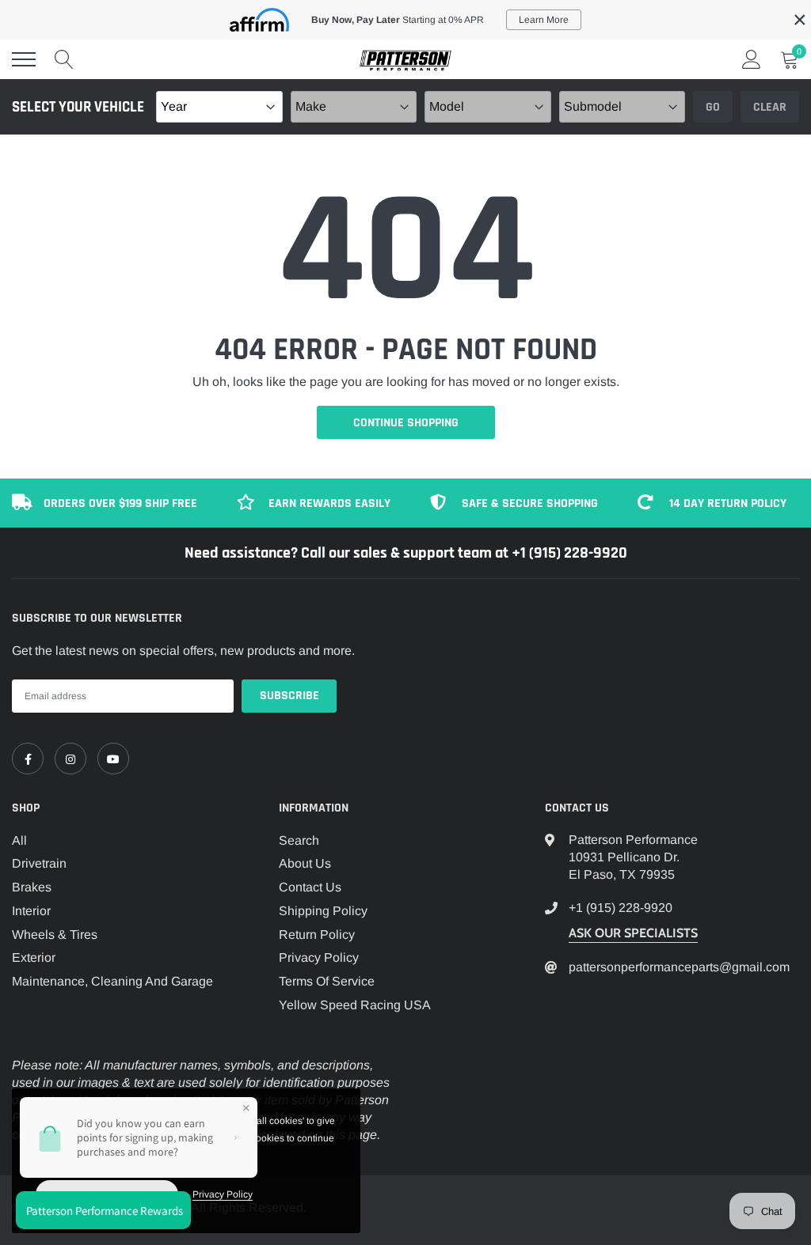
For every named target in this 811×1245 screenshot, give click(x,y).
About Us (305, 863)
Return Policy (317, 934)
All (19, 840)
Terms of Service (327, 981)
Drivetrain (39, 863)
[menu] (24, 59)
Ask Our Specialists (633, 932)
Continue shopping (406, 422)
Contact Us (310, 887)
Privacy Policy (319, 957)
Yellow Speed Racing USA (355, 1005)
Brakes (31, 887)
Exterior (33, 957)
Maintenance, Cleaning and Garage (112, 981)
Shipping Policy (323, 911)
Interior (31, 911)
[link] (28, 758)
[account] (751, 59)
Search (299, 840)
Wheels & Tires (54, 934)
